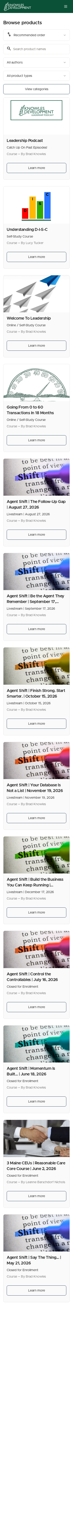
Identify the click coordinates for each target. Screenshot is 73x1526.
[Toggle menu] (66, 6)
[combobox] (36, 35)
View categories (36, 89)
